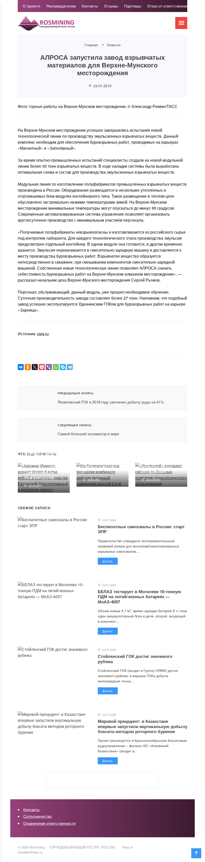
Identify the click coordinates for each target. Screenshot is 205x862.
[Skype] (63, 367)
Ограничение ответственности (49, 823)
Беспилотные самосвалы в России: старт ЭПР (141, 528)
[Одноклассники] (28, 367)
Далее (107, 561)
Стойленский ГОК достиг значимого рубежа (135, 658)
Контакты (31, 809)
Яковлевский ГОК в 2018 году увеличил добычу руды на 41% (35, 398)
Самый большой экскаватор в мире (35, 430)
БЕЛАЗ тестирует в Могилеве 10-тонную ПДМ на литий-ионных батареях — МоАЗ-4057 (139, 596)
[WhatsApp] (56, 367)
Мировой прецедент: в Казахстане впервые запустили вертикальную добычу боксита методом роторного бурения (142, 726)
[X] (35, 367)
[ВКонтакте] (21, 367)
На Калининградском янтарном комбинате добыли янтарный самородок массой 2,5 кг (102, 461)
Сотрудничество (37, 816)
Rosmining (55, 26)
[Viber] (49, 367)
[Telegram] (70, 367)
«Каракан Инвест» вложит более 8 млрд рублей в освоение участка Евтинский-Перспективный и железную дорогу (42, 465)
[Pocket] (42, 367)
